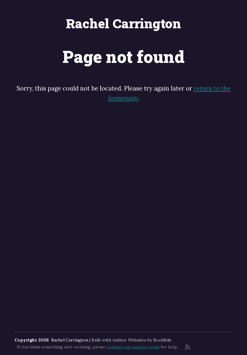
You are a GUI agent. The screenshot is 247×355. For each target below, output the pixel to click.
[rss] (187, 347)
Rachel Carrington (123, 23)
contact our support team (133, 347)
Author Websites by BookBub (141, 340)
